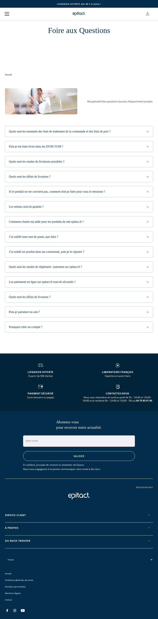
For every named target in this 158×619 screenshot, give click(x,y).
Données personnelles (15, 586)
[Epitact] (79, 13)
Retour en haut (144, 487)
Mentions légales (13, 593)
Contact (8, 599)
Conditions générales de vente (19, 580)
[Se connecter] (147, 13)
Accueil (8, 74)
